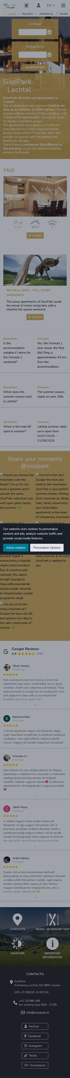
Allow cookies (15, 548)
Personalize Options (46, 548)
